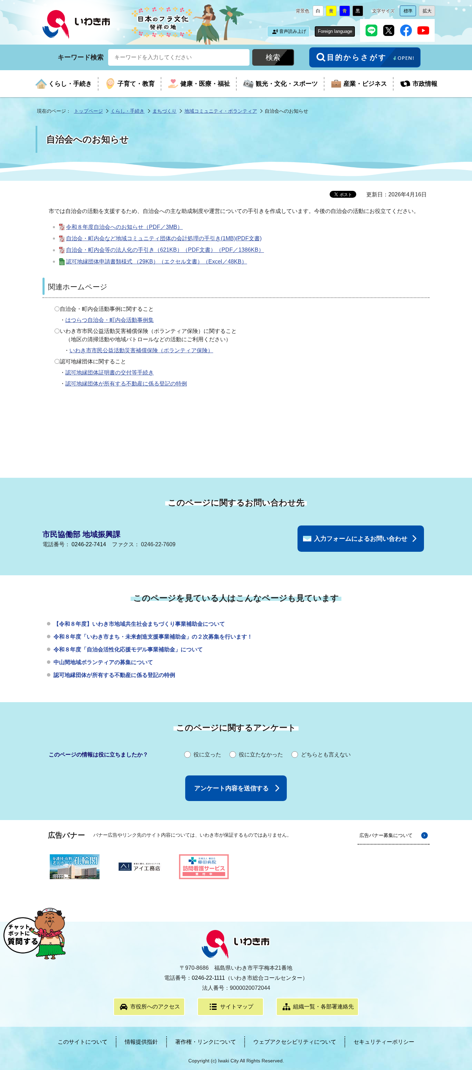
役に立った (207, 754)
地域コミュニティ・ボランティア (221, 111)
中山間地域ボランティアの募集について (103, 662)
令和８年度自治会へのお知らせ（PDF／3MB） (124, 227)
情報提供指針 (141, 1042)
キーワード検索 (81, 57)
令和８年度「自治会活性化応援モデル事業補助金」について (128, 649)
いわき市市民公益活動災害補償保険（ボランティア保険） (141, 350)
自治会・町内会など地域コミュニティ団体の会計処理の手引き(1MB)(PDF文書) (164, 238)
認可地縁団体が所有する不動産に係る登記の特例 (126, 384)
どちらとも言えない (326, 754)
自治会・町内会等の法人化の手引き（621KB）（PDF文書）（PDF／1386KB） (165, 250)
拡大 (429, 12)
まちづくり (164, 111)
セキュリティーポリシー (383, 1042)
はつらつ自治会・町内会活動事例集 (109, 320)
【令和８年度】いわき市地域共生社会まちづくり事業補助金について (139, 624)
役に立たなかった (261, 754)
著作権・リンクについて (205, 1042)
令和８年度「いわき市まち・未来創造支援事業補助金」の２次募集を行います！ (153, 637)
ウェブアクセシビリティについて (294, 1042)
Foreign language (335, 31)
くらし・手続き (127, 111)
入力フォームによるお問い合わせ (360, 538)
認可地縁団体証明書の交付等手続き (109, 372)
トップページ (88, 111)
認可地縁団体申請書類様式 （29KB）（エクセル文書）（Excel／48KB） (156, 261)
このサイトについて (82, 1042)
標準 (410, 12)
